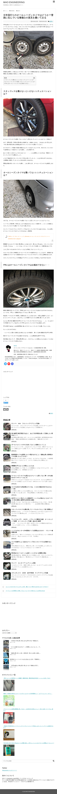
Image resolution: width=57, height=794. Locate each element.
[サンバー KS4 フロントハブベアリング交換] (7, 426)
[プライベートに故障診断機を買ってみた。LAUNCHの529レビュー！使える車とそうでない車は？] (8, 717)
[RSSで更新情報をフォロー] (7, 409)
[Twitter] (5, 363)
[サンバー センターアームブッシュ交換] (7, 566)
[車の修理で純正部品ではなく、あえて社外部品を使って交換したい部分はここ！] (7, 436)
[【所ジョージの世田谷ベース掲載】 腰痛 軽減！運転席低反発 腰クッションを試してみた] (8, 685)
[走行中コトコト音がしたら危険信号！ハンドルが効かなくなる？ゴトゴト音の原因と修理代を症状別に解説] (7, 501)
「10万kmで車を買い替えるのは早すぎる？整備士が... (24, 640)
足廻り (51, 21)
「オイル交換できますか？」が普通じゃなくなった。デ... (25, 647)
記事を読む (14, 429)
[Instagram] (12, 363)
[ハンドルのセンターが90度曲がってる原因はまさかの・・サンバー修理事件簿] (7, 533)
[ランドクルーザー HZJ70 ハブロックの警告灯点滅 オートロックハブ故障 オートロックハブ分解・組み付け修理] (7, 522)
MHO (51, 413)
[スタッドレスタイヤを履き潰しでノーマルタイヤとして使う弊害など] (7, 512)
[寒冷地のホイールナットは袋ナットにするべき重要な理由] (7, 556)
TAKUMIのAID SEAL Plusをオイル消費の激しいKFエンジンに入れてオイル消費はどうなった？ (28, 743)
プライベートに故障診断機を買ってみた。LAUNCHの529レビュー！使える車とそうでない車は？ (28, 709)
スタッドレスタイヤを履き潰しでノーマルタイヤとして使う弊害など (32, 509)
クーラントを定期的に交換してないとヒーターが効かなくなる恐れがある (25, 590)
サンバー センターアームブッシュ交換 (23, 563)
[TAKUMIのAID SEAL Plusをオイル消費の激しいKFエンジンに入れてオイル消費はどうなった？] (8, 750)
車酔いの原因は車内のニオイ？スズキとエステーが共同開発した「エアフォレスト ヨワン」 (27, 693)
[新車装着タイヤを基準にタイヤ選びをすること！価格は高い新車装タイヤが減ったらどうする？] (7, 457)
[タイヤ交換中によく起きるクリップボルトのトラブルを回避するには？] (7, 545)
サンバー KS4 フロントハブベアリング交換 (25, 423)
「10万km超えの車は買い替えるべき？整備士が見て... (24, 665)
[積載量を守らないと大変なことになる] (7, 469)
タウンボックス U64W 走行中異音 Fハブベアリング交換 (29, 573)
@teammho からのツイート (9, 770)
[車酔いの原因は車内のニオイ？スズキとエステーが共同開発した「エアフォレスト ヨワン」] (8, 700)
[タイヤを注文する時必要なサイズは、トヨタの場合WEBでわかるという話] (7, 490)
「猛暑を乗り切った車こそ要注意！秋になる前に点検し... (25, 653)
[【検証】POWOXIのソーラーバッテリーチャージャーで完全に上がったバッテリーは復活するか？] (8, 734)
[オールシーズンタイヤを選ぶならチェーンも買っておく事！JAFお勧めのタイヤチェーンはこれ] (7, 478)
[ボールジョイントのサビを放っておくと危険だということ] (7, 447)
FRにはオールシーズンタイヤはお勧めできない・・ (18, 83)
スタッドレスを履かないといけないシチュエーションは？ (19, 79)
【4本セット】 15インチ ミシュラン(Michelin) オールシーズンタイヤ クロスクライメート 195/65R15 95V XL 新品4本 (29, 237)
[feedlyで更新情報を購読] (4, 409)
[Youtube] (8, 363)
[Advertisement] (15, 383)
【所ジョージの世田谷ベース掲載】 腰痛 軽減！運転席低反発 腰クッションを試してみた (27, 678)
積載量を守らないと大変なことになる (22, 466)
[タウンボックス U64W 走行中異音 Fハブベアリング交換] (7, 576)
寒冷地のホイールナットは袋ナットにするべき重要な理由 (28, 553)
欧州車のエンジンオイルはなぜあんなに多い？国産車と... (25, 659)
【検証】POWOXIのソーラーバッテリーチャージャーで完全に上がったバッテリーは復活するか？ (28, 726)
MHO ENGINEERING (14, 2)
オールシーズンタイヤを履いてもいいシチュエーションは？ (20, 81)
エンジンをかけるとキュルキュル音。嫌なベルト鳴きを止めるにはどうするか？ (27, 586)
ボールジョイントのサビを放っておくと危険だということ (28, 444)
